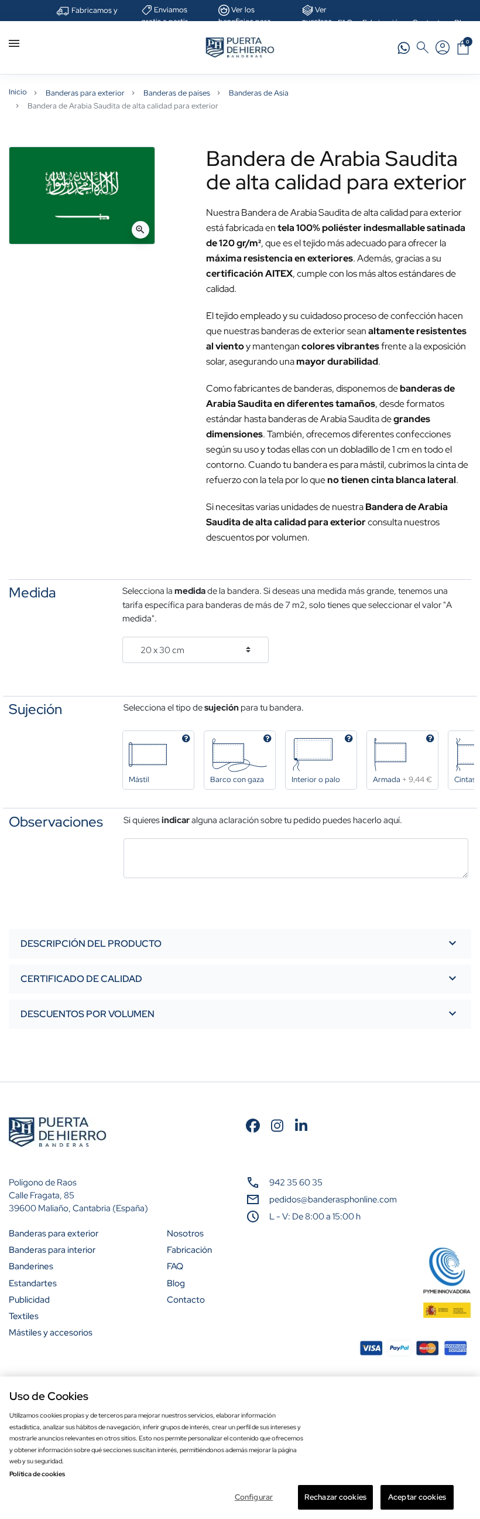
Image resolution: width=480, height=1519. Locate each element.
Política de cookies (37, 1474)
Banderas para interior (52, 1250)
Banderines (31, 1266)
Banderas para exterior (85, 93)
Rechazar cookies (335, 1497)
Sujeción (35, 709)
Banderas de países (176, 93)
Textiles (24, 1316)
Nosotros (185, 1233)
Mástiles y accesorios (50, 1332)
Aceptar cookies (417, 1497)
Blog (176, 1283)
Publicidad (29, 1300)
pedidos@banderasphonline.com (333, 1199)
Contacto (186, 1300)
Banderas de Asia (259, 93)
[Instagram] (277, 1124)
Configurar (254, 1497)
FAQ (175, 1266)
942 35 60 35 (296, 1182)
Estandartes (33, 1283)
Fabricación (189, 1250)
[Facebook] (253, 1124)
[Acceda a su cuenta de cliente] (442, 47)
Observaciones (56, 822)
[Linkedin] (301, 1124)
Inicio (18, 92)
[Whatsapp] (404, 46)
